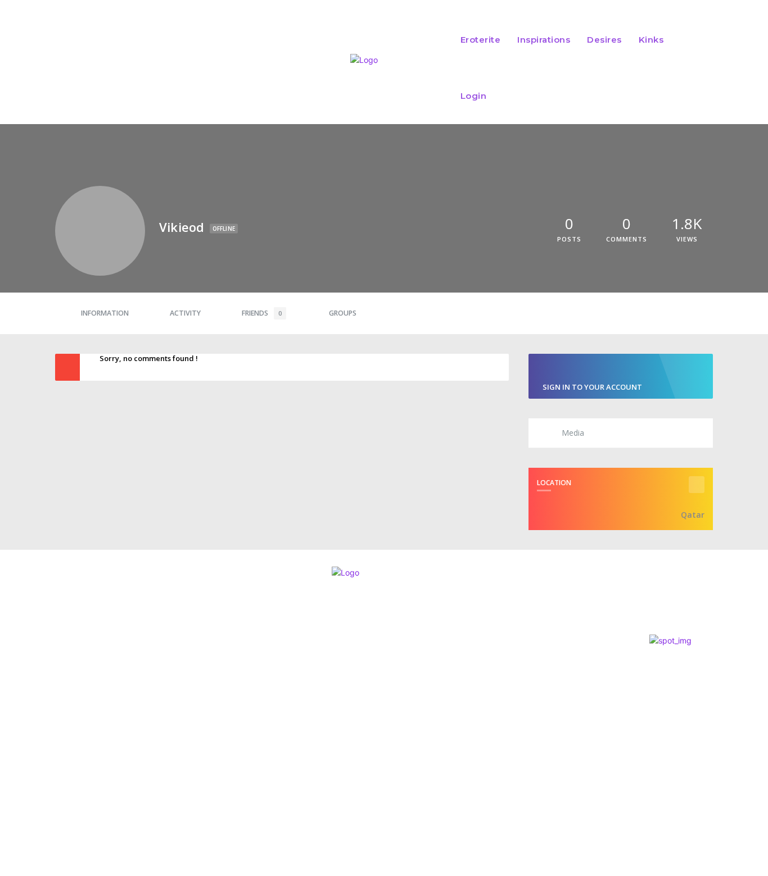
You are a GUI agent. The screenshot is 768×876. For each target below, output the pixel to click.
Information (105, 313)
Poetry (364, 756)
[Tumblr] (104, 743)
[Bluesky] (73, 743)
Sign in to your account (592, 387)
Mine (363, 669)
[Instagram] (12, 743)
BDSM (360, 684)
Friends (262, 313)
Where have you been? (410, 706)
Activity (185, 313)
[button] (694, 67)
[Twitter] (42, 743)
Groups (342, 313)
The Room (377, 741)
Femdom (365, 720)
